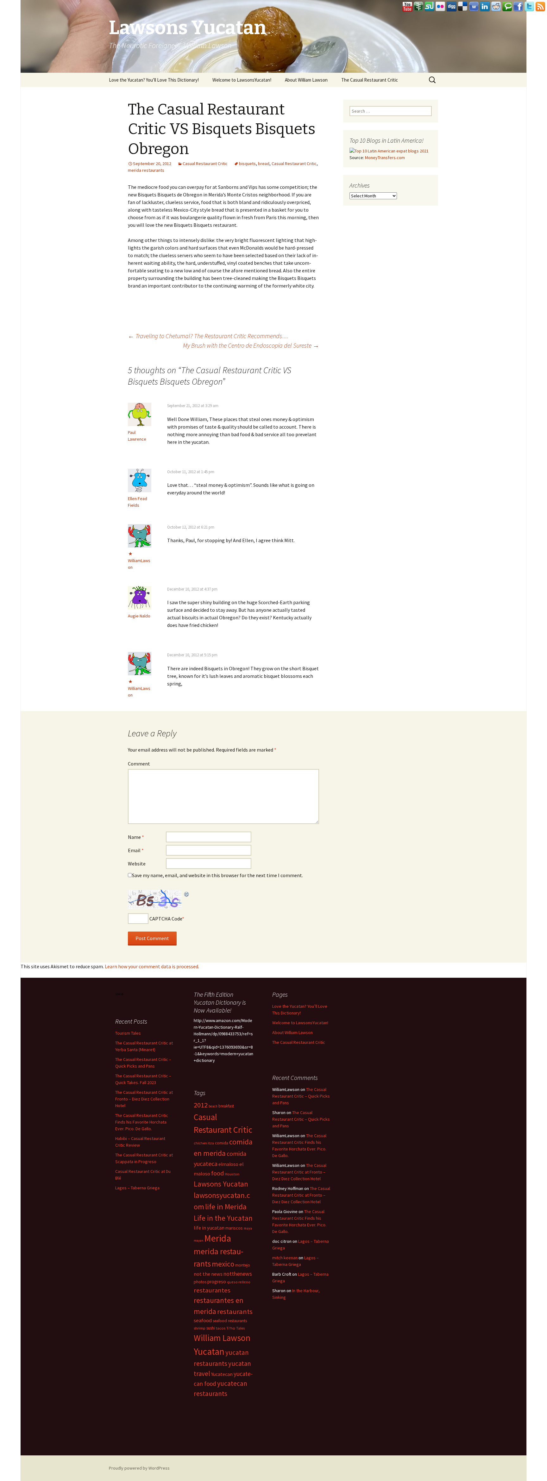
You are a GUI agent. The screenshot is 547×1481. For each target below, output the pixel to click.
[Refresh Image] (186, 893)
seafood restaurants (230, 1320)
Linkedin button (485, 7)
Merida (217, 1238)
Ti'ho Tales (235, 1328)
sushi (210, 1328)
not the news (208, 1274)
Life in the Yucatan (223, 1218)
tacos (220, 1328)
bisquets (247, 163)
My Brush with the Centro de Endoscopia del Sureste (251, 345)
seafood (203, 1320)
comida (221, 1143)
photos (200, 1282)
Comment (139, 763)
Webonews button (474, 7)
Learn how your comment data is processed (151, 966)
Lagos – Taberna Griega (137, 1188)
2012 (201, 1104)
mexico (223, 1263)
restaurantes (212, 1290)
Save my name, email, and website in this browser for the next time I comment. (217, 875)
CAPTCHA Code (165, 918)
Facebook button (518, 7)
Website (137, 863)
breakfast (226, 1106)
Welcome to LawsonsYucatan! (241, 80)
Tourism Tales (128, 1033)
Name (136, 837)
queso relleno (238, 1282)
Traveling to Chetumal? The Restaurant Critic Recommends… (208, 336)
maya (248, 1228)
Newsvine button (418, 7)
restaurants (235, 1311)
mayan (198, 1240)
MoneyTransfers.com (385, 157)
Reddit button (496, 7)
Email (136, 850)
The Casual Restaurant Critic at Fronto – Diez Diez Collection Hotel (144, 1098)
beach (213, 1106)
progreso (216, 1282)
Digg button (452, 7)
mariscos (234, 1228)
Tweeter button (529, 7)
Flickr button (441, 7)
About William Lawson (306, 80)
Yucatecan (222, 1374)
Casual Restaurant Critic (205, 163)
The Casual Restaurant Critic (369, 80)
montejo (242, 1265)
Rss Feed (540, 7)
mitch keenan (285, 1258)
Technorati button (507, 7)
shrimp (199, 1328)
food (217, 1173)
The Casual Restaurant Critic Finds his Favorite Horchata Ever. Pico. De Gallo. (141, 1121)
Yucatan (209, 1351)
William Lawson (222, 1337)
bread (263, 163)
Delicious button (463, 7)
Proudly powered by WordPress (139, 1468)
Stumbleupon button (429, 7)
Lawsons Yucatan (221, 1184)
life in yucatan (209, 1227)
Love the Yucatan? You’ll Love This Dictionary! (154, 80)
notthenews (237, 1273)
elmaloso (228, 1164)
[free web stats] (119, 993)
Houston (232, 1174)
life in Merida (226, 1206)
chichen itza (204, 1143)
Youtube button (407, 7)
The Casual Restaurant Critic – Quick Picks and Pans (301, 1096)
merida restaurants (146, 170)
